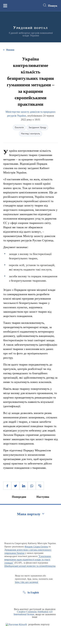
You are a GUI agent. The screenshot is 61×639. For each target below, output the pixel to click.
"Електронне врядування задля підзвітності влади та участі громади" (27, 559)
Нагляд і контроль (30, 133)
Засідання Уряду (37, 127)
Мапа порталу (28, 514)
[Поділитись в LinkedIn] (23, 486)
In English (33, 592)
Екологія (19, 127)
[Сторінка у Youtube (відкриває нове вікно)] (36, 600)
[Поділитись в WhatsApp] (32, 486)
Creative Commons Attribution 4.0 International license (33, 613)
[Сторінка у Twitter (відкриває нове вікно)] (30, 600)
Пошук (52, 5)
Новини (10, 50)
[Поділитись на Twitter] (15, 486)
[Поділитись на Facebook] (7, 486)
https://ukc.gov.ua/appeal (26, 582)
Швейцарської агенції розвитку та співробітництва (29, 566)
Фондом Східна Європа (36, 546)
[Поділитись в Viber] (40, 486)
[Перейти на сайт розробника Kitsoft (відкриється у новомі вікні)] (16, 624)
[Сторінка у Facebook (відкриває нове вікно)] (24, 600)
